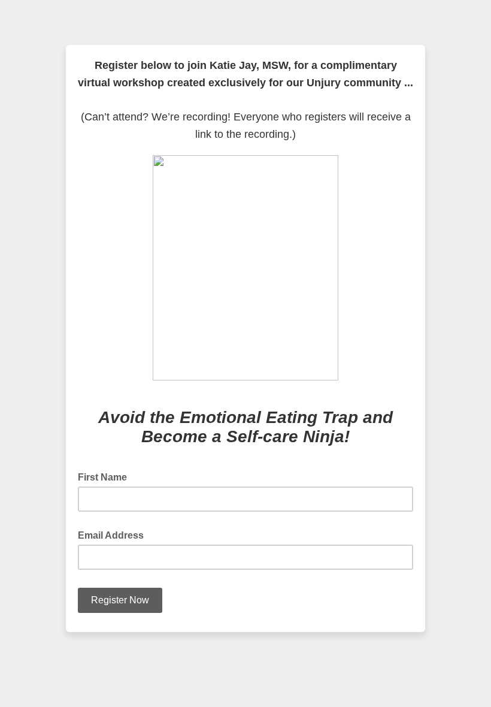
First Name (106, 476)
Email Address (114, 534)
